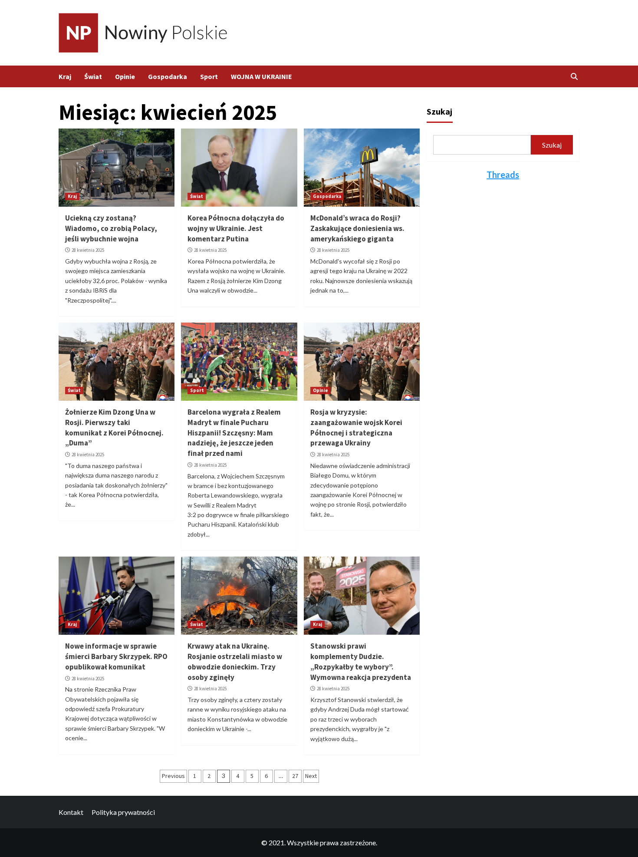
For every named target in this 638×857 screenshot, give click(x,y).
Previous (173, 776)
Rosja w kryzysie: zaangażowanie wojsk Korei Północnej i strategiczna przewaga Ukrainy (356, 427)
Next (311, 776)
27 (295, 776)
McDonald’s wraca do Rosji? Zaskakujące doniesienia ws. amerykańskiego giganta (357, 228)
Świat (93, 76)
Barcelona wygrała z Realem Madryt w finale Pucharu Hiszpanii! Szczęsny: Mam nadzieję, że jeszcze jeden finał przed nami (234, 432)
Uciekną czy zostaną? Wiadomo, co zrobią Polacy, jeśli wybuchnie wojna (111, 228)
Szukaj (439, 111)
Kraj (65, 76)
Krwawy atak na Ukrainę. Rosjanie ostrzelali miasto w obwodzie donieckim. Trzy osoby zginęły (234, 661)
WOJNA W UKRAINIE (261, 76)
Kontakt (71, 812)
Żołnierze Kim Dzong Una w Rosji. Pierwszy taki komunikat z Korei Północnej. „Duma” (114, 427)
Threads (503, 174)
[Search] (574, 76)
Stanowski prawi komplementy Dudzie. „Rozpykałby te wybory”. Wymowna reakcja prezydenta (360, 661)
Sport (209, 76)
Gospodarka (167, 76)
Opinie (125, 76)
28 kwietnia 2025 (88, 250)
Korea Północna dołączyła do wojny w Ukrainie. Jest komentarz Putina (235, 228)
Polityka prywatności (123, 812)
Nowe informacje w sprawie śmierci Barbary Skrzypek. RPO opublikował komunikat (116, 656)
